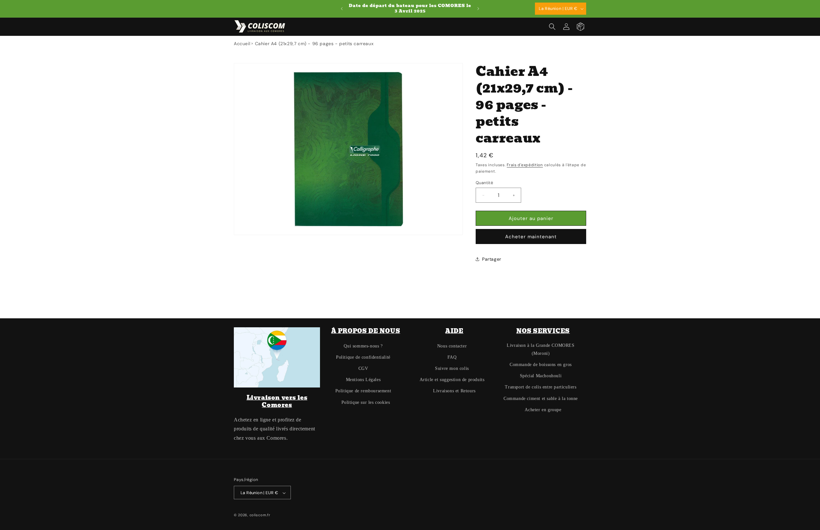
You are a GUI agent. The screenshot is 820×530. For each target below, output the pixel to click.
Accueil (242, 43)
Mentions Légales (363, 379)
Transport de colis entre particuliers (540, 387)
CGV (363, 368)
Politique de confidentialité (363, 357)
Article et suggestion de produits (452, 379)
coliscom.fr (260, 515)
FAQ (452, 357)
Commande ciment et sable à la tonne (541, 398)
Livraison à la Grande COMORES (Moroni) (540, 349)
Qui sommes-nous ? (363, 346)
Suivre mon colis (452, 368)
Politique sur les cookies (365, 402)
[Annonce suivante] (478, 9)
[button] (552, 27)
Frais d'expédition (525, 164)
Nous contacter (452, 346)
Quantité (484, 182)
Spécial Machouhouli (541, 375)
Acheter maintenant (531, 236)
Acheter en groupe (543, 409)
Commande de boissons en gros (541, 364)
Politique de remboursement (363, 391)
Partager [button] (491, 259)
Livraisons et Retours (454, 391)
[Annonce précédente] (342, 9)
